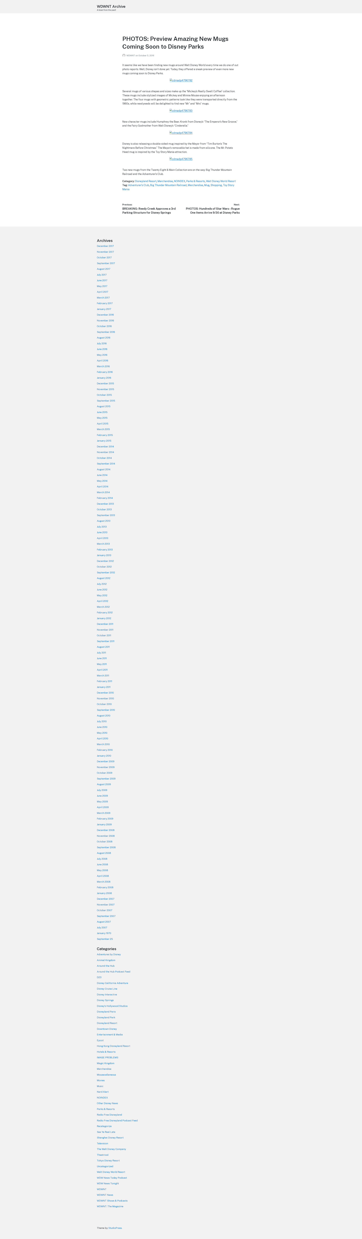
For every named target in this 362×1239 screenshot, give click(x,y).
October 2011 (104, 635)
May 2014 (102, 480)
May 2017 (102, 286)
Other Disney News (107, 1103)
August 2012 (103, 578)
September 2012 (106, 572)
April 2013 (102, 538)
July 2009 (102, 790)
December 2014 (105, 446)
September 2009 (106, 778)
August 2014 (103, 469)
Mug (206, 185)
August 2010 (103, 715)
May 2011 (102, 664)
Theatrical (102, 1154)
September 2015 (106, 400)
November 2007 (106, 904)
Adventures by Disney (109, 954)
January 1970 (104, 933)
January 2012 (104, 618)
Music (100, 1086)
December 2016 (105, 314)
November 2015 (105, 389)
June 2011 (102, 658)
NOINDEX (179, 181)
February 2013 (105, 549)
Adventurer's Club (138, 185)
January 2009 (104, 824)
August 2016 (103, 337)
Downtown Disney (107, 1028)
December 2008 (106, 830)
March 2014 (103, 492)
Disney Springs (105, 1000)
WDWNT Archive (111, 6)
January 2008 (104, 893)
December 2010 (105, 692)
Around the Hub (106, 965)
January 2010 (104, 755)
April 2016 (102, 360)
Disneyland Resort (145, 181)
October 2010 (104, 704)
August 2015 (103, 406)
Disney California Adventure (112, 983)
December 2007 (105, 898)
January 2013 (104, 555)
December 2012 (105, 561)
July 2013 (102, 526)
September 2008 (106, 847)
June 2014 (102, 475)
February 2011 (104, 681)
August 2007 (104, 921)
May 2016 (102, 354)
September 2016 (106, 332)
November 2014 (105, 452)
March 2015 (103, 429)
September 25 (105, 939)
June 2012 (102, 589)
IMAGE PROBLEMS (107, 1057)
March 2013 (103, 543)
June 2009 (102, 795)
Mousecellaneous (106, 1074)
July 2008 (102, 858)
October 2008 (104, 841)
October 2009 (104, 772)
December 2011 (105, 624)
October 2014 (104, 458)
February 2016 (105, 372)
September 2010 (106, 710)
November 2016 (105, 320)
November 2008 (106, 835)
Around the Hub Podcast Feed (113, 971)
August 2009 (104, 784)
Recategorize (104, 1126)
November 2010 (105, 698)
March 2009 (103, 813)
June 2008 (102, 864)
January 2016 (104, 377)
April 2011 (102, 669)
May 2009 (102, 801)
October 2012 (104, 566)
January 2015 (104, 440)
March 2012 (103, 606)
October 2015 (104, 394)
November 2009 (106, 767)
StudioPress (115, 1228)
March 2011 (103, 675)
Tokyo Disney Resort (108, 1160)
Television (102, 1143)
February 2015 (105, 435)
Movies (101, 1080)
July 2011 (101, 652)
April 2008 (103, 875)
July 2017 (102, 274)
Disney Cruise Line (107, 988)
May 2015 (102, 417)
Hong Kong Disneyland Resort (113, 1046)
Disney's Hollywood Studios (112, 1006)
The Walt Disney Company (111, 1149)
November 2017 (105, 251)
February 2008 (105, 887)
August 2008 (104, 853)
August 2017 (103, 269)
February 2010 (105, 750)
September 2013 (106, 515)
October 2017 (104, 257)
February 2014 (105, 498)
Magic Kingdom (105, 1063)
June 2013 (102, 532)
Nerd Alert (103, 1091)
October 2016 (104, 326)
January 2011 (104, 687)
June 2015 (102, 412)
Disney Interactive (107, 994)
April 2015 (102, 423)
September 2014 (106, 463)
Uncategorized (105, 1166)
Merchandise (165, 181)
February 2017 (105, 303)
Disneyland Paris (106, 1011)
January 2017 (104, 309)
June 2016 (102, 349)
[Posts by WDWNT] (124, 55)
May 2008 (102, 870)
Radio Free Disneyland (109, 1114)
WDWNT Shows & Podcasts (112, 1200)
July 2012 (102, 584)
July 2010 (102, 721)
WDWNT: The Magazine (110, 1206)
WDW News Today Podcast (112, 1177)
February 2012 (105, 612)
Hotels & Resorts (106, 1051)
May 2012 (102, 595)
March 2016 (103, 366)
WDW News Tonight (108, 1183)
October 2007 (104, 910)
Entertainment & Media (110, 1034)
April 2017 (102, 291)
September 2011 (105, 641)
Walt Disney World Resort (221, 181)
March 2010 (103, 744)
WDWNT (130, 55)
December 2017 (105, 246)
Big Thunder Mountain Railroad (168, 185)
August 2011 (103, 646)
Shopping (216, 185)
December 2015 (105, 383)
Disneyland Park (106, 1017)
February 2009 (105, 818)
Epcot (100, 1040)
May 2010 (102, 732)
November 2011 (105, 629)
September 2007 (106, 916)
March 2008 (103, 881)
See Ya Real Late (106, 1132)
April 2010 (102, 738)
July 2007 (102, 927)
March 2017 (103, 297)
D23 (99, 977)
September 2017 (106, 263)
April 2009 (103, 807)
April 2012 (102, 601)
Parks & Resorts (195, 181)
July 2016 (102, 343)
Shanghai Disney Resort (110, 1137)
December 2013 (105, 503)
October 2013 (104, 509)
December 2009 (105, 761)
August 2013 (103, 520)
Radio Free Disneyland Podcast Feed (117, 1120)
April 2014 (102, 486)
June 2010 (102, 727)
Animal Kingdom (106, 960)
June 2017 (102, 280)
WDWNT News (105, 1194)
